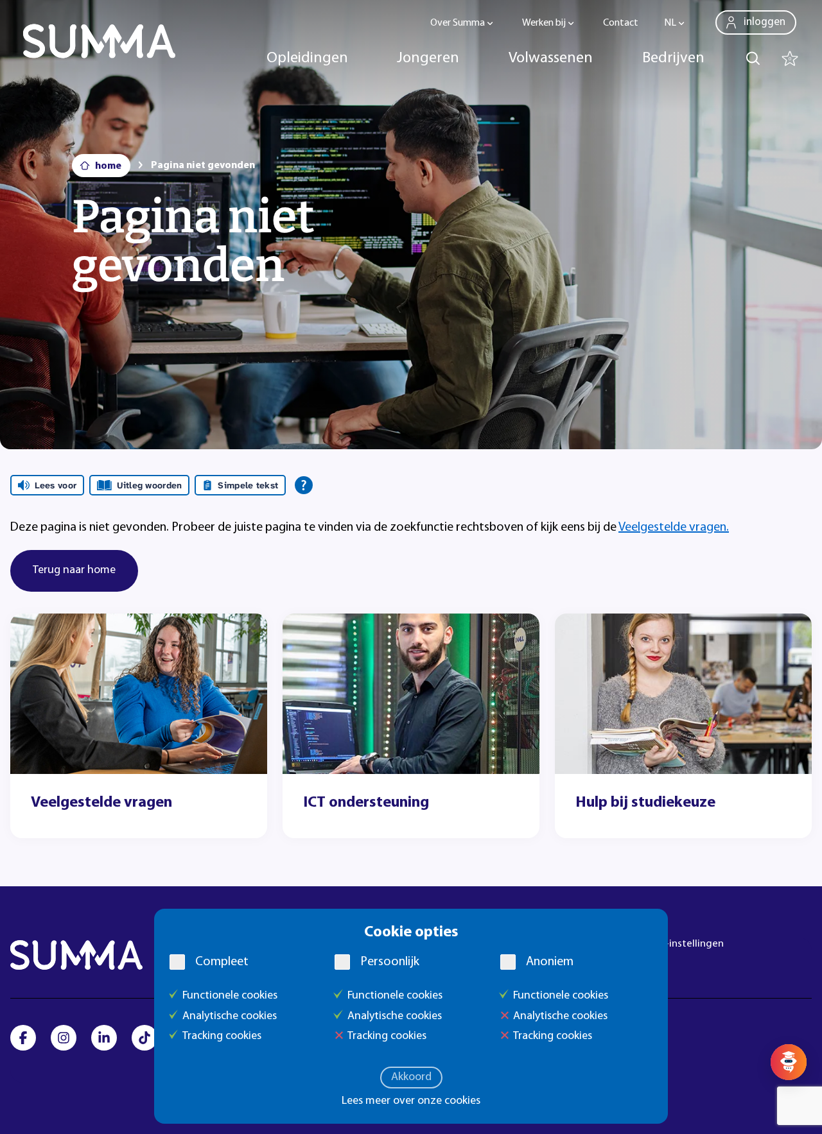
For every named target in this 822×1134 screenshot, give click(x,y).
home (108, 166)
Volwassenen (551, 58)
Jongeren (428, 58)
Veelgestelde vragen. (673, 527)
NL (670, 23)
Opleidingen (307, 58)
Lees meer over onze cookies (411, 1101)
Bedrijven (673, 58)
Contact (620, 23)
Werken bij (544, 23)
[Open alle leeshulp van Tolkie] (304, 485)
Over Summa (457, 23)
